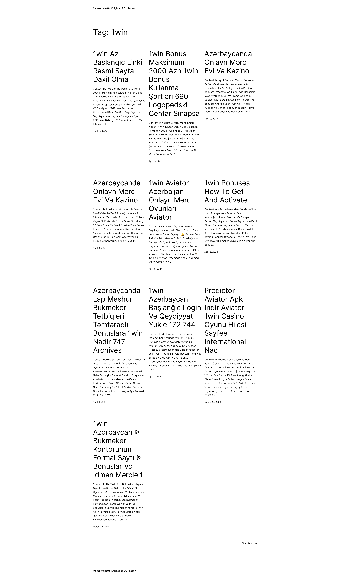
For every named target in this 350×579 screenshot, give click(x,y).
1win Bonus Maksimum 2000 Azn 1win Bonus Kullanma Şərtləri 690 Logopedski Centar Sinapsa (174, 84)
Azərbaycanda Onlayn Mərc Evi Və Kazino (228, 62)
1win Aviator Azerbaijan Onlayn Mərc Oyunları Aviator (170, 200)
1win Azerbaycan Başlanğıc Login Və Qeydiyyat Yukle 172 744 (175, 307)
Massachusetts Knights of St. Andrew (115, 8)
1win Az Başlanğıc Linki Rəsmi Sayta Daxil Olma (117, 67)
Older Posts (249, 543)
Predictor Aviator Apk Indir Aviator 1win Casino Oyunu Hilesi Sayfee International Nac (225, 320)
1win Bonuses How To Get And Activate (227, 191)
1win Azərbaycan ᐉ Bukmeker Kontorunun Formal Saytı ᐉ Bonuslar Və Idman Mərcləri (117, 449)
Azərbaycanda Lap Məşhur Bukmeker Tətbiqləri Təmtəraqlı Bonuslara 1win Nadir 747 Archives (118, 320)
